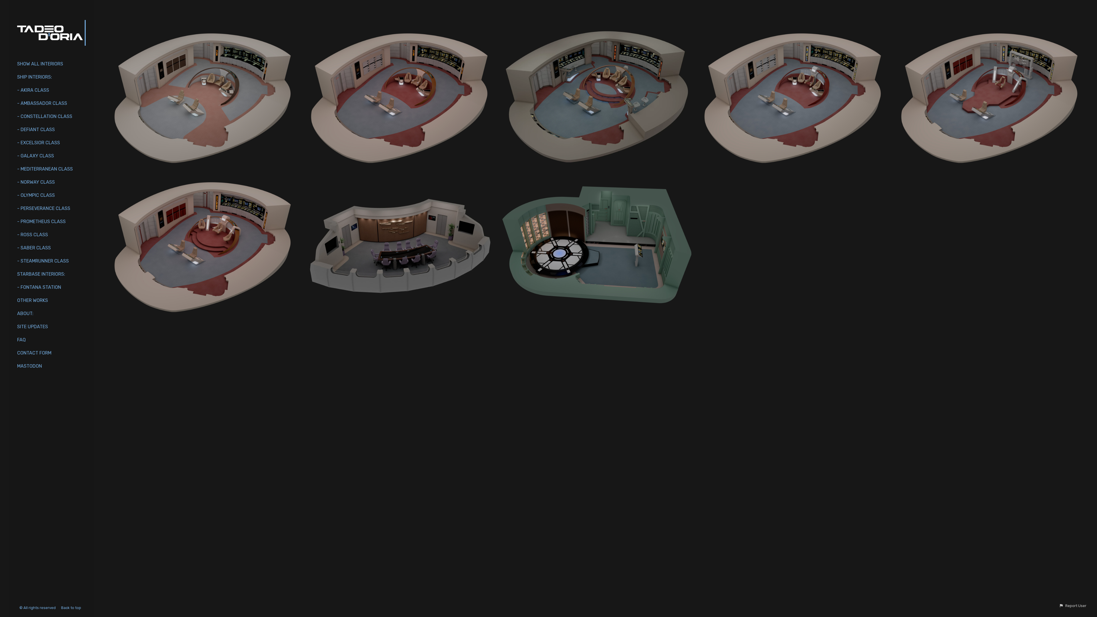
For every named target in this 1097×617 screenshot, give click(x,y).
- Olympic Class (36, 195)
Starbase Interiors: (41, 274)
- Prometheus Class (41, 221)
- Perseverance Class (43, 208)
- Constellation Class (44, 116)
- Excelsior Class (38, 142)
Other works (32, 300)
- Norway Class (36, 182)
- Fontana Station (39, 287)
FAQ (21, 339)
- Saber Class (34, 248)
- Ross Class (32, 234)
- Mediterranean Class (45, 169)
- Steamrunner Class (43, 261)
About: (25, 313)
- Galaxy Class (35, 156)
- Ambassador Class (42, 103)
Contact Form (34, 353)
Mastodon (29, 366)
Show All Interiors (40, 64)
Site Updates (32, 326)
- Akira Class (33, 90)
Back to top (71, 608)
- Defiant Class (36, 129)
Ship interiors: (34, 77)
